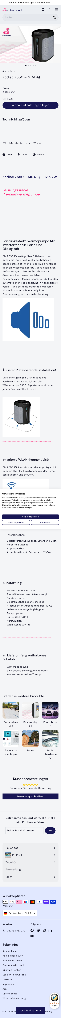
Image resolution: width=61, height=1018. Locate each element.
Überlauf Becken (12, 970)
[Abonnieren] (50, 830)
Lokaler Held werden (14, 974)
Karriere (7, 979)
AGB (5, 988)
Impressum (9, 984)
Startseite (8, 71)
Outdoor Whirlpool (13, 965)
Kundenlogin (10, 951)
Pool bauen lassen (13, 960)
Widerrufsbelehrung (14, 998)
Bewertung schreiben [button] (30, 796)
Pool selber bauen (13, 955)
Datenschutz (10, 993)
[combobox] (30, 17)
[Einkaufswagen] (49, 9)
